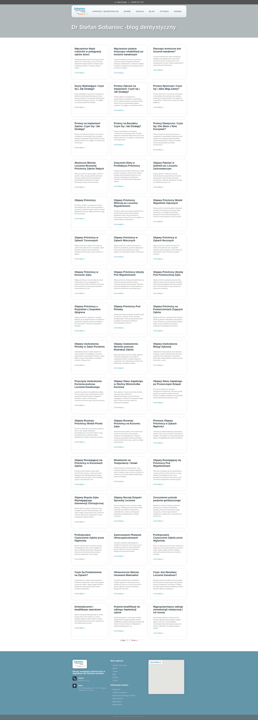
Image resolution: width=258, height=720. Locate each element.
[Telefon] (75, 678)
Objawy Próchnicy (85, 200)
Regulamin (116, 689)
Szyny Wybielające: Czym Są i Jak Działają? (89, 87)
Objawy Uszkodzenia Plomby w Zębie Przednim (90, 345)
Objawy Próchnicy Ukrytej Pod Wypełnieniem (129, 273)
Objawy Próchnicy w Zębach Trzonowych (86, 239)
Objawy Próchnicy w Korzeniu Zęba (86, 273)
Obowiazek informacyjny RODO (123, 695)
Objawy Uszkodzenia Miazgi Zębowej (165, 345)
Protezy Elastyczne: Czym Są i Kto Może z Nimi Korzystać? (168, 126)
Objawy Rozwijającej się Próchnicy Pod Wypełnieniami (167, 463)
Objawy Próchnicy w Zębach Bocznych (165, 239)
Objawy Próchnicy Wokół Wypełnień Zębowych (167, 201)
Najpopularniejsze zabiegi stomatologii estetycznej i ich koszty (168, 609)
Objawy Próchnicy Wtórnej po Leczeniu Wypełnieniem (126, 203)
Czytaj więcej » (80, 73)
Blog (152, 11)
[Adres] (75, 686)
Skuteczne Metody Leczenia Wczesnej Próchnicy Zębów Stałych (89, 165)
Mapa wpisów (117, 704)
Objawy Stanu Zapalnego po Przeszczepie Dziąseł (167, 382)
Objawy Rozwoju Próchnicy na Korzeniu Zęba (127, 423)
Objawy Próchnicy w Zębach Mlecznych (126, 239)
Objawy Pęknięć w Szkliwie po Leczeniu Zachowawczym (165, 165)
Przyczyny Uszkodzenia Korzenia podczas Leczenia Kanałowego (88, 384)
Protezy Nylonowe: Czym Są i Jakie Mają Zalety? (167, 87)
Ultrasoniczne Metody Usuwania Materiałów (126, 573)
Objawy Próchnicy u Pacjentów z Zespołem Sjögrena (87, 309)
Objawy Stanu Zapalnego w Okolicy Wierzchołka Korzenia (128, 384)
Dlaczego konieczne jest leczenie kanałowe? (167, 50)
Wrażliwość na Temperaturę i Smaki (125, 461)
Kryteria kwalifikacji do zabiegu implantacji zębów (127, 609)
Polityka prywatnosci (119, 692)
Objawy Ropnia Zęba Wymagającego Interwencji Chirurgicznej (89, 500)
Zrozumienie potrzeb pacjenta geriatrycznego (167, 499)
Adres (80, 685)
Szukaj (140, 11)
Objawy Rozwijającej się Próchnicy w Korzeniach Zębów (89, 463)
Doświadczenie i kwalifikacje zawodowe (88, 608)
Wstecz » (134, 640)
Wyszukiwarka (117, 698)
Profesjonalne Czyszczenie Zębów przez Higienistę (89, 537)
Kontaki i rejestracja (106, 11)
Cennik (178, 11)
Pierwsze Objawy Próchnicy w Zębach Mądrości (165, 423)
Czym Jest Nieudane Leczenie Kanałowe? (165, 573)
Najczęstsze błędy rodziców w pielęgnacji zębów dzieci (88, 51)
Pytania (164, 11)
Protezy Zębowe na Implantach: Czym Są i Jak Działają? (127, 89)
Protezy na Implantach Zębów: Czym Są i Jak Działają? (87, 126)
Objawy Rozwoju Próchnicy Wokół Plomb (88, 422)
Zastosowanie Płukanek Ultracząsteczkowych (127, 536)
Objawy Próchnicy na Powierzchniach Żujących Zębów (168, 309)
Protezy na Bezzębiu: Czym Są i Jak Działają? (127, 125)
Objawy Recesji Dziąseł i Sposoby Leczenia (128, 499)
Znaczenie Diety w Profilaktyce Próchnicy (127, 164)
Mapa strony (116, 701)
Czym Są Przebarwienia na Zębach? (88, 573)
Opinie (127, 11)
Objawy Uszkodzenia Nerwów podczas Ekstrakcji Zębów (126, 346)
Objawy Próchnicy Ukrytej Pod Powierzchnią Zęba (168, 273)
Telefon (81, 678)
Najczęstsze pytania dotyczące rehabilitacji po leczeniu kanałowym (128, 51)
